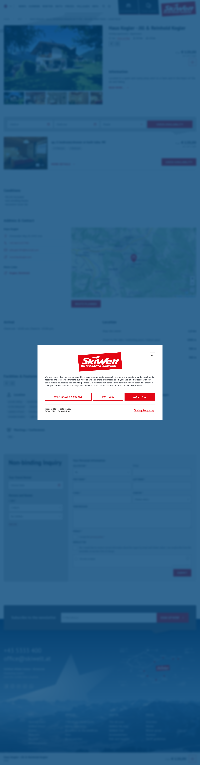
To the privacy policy (144, 410)
